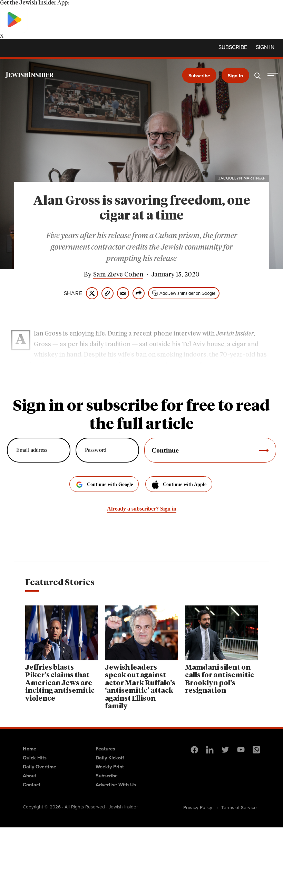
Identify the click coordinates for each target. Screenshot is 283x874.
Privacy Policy (197, 807)
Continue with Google (110, 484)
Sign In (235, 75)
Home (29, 748)
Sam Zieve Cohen (118, 275)
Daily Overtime (39, 766)
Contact (31, 784)
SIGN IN (265, 47)
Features (105, 748)
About (29, 775)
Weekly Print (110, 766)
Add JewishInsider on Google (187, 293)
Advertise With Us (116, 784)
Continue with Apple (184, 484)
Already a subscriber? (141, 509)
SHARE (73, 293)
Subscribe (232, 47)
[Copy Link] (107, 293)
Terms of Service (239, 807)
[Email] (123, 293)
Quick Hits (35, 757)
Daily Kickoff (110, 757)
